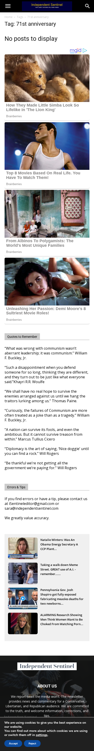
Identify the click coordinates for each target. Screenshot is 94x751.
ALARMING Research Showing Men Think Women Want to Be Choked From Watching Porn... (61, 619)
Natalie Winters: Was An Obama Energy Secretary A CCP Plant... (59, 544)
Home (9, 17)
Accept (13, 743)
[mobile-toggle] (7, 6)
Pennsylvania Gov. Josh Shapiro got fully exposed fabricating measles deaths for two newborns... (62, 595)
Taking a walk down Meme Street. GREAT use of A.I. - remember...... (59, 569)
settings (41, 735)
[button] (87, 6)
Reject (32, 743)
